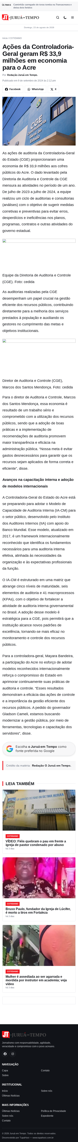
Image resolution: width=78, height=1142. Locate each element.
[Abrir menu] (72, 17)
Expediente (47, 1115)
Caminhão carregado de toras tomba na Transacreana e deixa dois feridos (42, 6)
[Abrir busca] (57, 17)
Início (5, 38)
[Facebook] (5, 1054)
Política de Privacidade (53, 1111)
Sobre (5, 1075)
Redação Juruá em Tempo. (22, 75)
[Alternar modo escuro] (65, 17)
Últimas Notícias (11, 1095)
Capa (5, 1070)
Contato (45, 1070)
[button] (39, 255)
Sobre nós (46, 1090)
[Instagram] (13, 1054)
